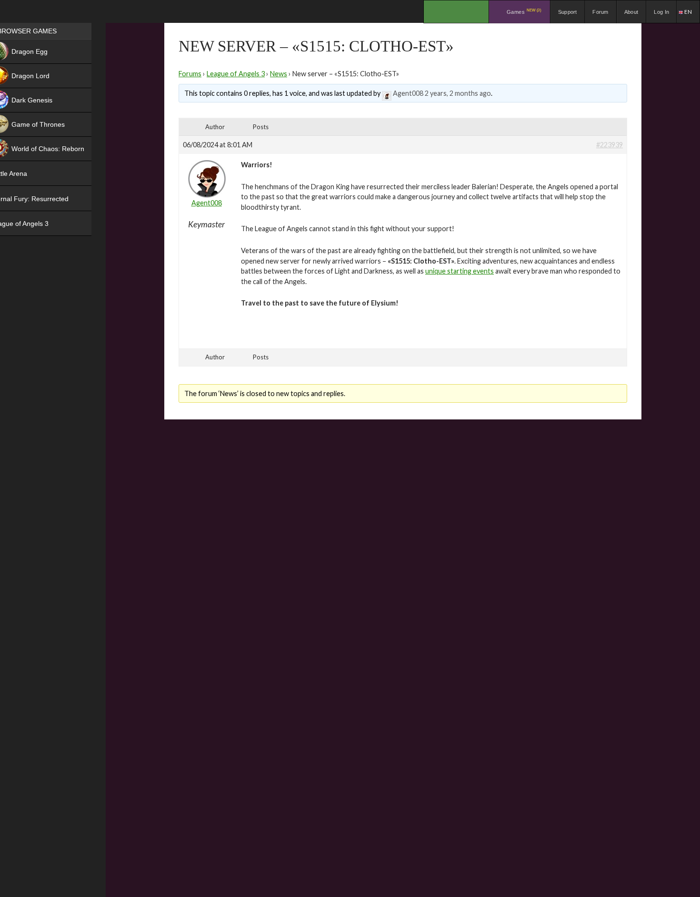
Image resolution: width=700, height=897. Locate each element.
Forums (190, 74)
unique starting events (459, 271)
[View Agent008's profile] (386, 93)
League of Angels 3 (236, 74)
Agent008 (408, 93)
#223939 (609, 145)
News (278, 74)
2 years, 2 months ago (458, 93)
